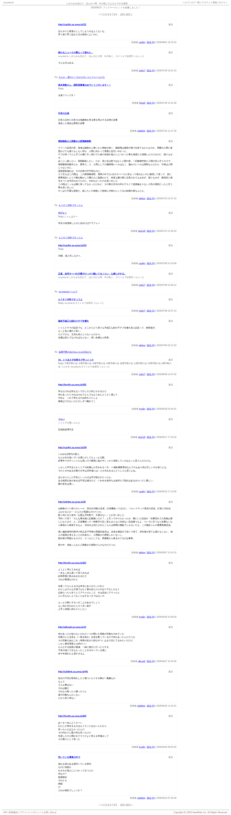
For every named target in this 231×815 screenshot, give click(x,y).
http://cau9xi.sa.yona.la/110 (72, 245)
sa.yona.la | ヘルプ (68, 291)
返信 (170, 24)
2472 (128, 14)
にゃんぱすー (71, 216)
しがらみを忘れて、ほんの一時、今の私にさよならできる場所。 (98, 3)
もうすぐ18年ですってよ (71, 205)
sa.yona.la (8, 2)
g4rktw (142, 198)
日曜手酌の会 (154, 363)
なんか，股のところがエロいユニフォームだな (82, 77)
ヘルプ (185, 2)
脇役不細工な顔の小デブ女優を (73, 321)
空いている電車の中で (69, 757)
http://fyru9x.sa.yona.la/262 (72, 384)
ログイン (223, 2)
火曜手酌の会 (84, 363)
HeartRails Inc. (199, 812)
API (5, 812)
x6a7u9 (141, 231)
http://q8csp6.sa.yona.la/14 (72, 627)
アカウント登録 (209, 2)
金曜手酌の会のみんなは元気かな (75, 352)
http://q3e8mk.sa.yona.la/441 (73, 671)
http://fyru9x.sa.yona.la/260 (72, 716)
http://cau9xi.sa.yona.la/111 (72, 24)
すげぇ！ (62, 213)
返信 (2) (151, 311)
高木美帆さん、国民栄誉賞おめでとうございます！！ (84, 85)
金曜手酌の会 (126, 363)
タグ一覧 (195, 2)
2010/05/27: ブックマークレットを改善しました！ (115, 7)
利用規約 (13, 812)
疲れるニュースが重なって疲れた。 (75, 52)
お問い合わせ (50, 812)
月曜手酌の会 (71, 363)
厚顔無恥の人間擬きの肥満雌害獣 (74, 141)
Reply (61, 88)
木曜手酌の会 (112, 363)
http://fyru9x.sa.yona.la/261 (72, 563)
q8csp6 (141, 661)
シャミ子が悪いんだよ (69, 422)
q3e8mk (141, 131)
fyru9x (142, 409)
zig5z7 (142, 70)
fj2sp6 (142, 103)
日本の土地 (63, 113)
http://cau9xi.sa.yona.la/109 (72, 447)
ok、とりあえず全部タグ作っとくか (76, 359)
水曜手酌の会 (98, 363)
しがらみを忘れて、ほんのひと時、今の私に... (92, 56)
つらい (61, 419)
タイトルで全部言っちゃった (130, 56)
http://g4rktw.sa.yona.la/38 (72, 502)
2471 (122, 14)
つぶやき (65, 366)
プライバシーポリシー (31, 812)
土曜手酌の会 (140, 363)
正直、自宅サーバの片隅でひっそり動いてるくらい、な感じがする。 (92, 273)
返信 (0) (151, 42)
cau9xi (142, 42)
